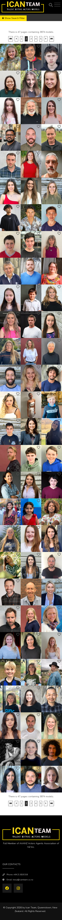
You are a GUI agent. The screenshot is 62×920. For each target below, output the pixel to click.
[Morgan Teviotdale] (51, 57)
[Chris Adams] (51, 137)
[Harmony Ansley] (31, 699)
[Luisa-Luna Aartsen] (10, 110)
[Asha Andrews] (10, 699)
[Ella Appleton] (31, 752)
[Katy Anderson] (31, 645)
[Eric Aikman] (31, 271)
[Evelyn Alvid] (31, 511)
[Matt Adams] (51, 164)
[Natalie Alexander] (31, 431)
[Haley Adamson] (10, 191)
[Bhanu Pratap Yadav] (31, 57)
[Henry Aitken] (31, 324)
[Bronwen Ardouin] (51, 779)
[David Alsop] (51, 485)
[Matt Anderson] (31, 592)
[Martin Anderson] (51, 565)
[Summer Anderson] (51, 645)
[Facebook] (7, 888)
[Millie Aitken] (10, 351)
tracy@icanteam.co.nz (23, 879)
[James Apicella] (31, 725)
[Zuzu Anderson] (31, 618)
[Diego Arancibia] (51, 752)
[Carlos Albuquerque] (51, 378)
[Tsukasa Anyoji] (51, 699)
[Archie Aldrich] (51, 404)
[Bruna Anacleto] (51, 538)
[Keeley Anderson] (51, 592)
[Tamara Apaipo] (10, 725)
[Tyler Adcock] (31, 191)
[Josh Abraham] (31, 137)
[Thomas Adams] (10, 164)
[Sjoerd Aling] (10, 458)
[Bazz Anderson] (10, 618)
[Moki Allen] (51, 458)
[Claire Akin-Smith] (51, 351)
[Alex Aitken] (31, 351)
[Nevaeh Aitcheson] (10, 298)
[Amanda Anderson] (31, 565)
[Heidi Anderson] (51, 618)
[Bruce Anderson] (10, 592)
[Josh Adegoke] (10, 217)
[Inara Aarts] (31, 84)
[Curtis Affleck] (10, 244)
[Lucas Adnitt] (31, 217)
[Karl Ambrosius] (51, 511)
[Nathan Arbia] (31, 779)
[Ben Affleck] (31, 244)
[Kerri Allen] (10, 485)
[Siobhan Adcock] (51, 191)
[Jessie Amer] (31, 538)
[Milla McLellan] (10, 57)
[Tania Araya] (10, 779)
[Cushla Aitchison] (51, 298)
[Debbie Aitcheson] (51, 271)
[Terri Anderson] (10, 645)
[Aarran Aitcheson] (31, 298)
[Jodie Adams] (31, 164)
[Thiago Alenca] (10, 431)
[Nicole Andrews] (51, 672)
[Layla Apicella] (51, 725)
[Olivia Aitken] (10, 324)
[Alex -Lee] (10, 84)
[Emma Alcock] (31, 404)
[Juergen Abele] (31, 110)
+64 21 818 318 (20, 874)
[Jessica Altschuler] (10, 511)
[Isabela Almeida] (31, 485)
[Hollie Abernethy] (51, 110)
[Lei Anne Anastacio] (10, 565)
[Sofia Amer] (10, 538)
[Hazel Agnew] (10, 271)
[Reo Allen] (31, 458)
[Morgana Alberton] (31, 378)
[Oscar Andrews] (31, 672)
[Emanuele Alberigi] (10, 378)
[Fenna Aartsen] (51, 84)
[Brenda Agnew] (51, 244)
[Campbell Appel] (10, 752)
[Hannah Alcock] (10, 404)
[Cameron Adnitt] (51, 217)
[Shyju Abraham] (10, 137)
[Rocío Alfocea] (51, 431)
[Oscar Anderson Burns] (10, 672)
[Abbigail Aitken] (51, 324)
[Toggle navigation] (57, 4)
